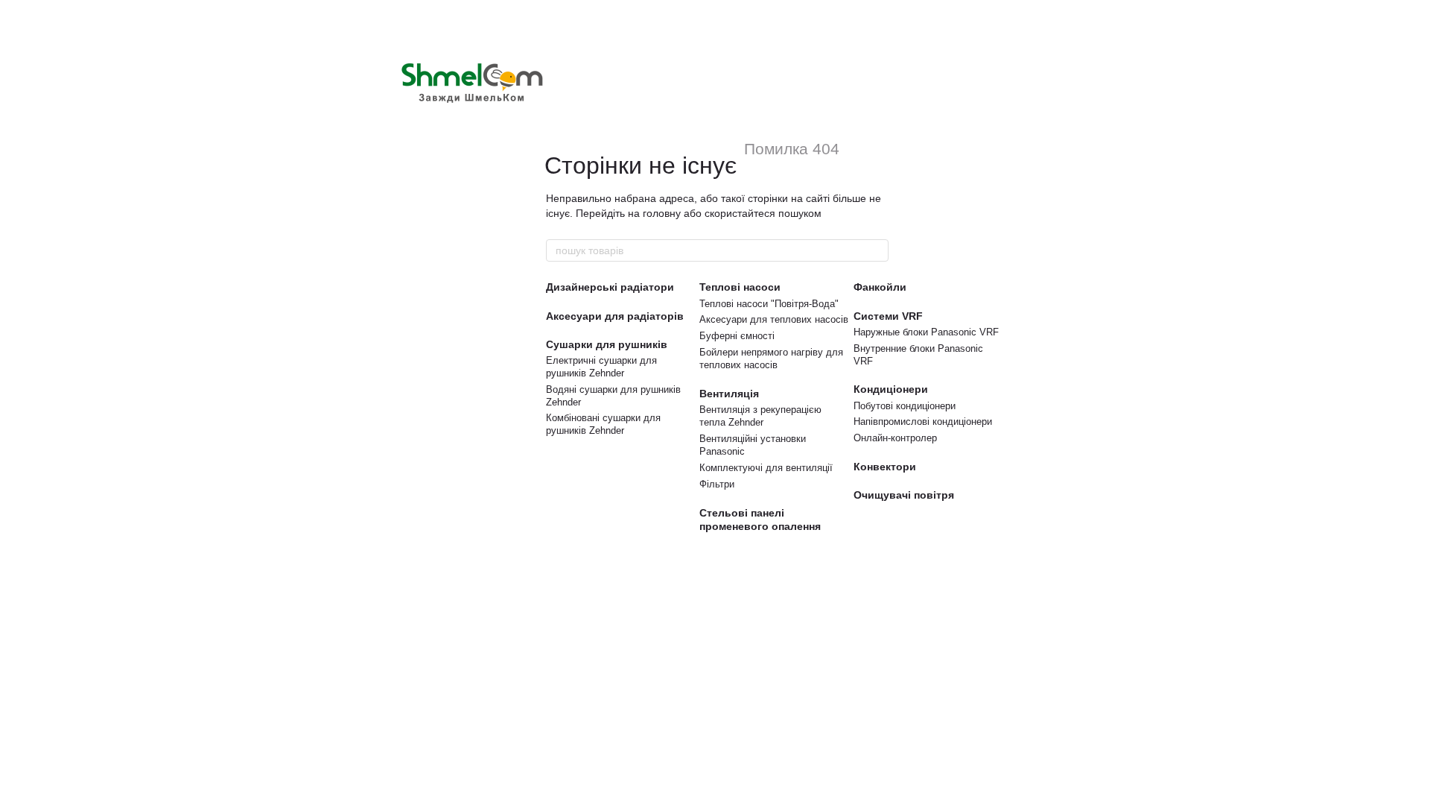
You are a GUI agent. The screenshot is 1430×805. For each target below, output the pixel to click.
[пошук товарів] (877, 250)
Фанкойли (880, 287)
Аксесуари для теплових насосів (773, 319)
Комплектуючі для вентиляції (766, 467)
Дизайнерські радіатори (610, 287)
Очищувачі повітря (904, 495)
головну (662, 213)
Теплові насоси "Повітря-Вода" (769, 303)
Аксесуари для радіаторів (615, 316)
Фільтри (716, 484)
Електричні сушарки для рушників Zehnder (601, 367)
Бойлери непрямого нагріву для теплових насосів (771, 358)
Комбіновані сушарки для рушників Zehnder (603, 424)
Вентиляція (729, 394)
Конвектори (885, 467)
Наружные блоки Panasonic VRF (926, 332)
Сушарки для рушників (606, 344)
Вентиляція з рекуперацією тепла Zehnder (760, 416)
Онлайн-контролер (895, 437)
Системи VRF (888, 316)
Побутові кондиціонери (905, 405)
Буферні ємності (737, 335)
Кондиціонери (891, 389)
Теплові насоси (740, 287)
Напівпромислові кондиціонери (923, 421)
